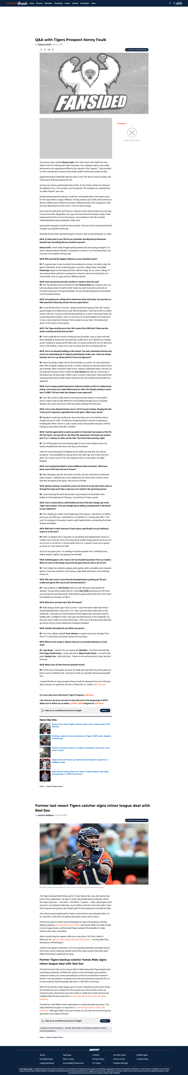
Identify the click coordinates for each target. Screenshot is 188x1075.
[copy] (53, 49)
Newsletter (84, 3)
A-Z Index (96, 1063)
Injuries (75, 3)
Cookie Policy (142, 1059)
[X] (174, 3)
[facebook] (169, 3)
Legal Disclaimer (47, 1063)
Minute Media (28, 1069)
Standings (58, 3)
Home (42, 786)
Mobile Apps (142, 1055)
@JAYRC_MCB (76, 703)
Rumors (39, 3)
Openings (67, 1055)
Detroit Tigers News (55, 786)
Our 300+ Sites (119, 1055)
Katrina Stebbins (46, 815)
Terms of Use (119, 1059)
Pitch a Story (68, 1059)
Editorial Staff (44, 44)
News (32, 3)
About (42, 1055)
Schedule (48, 3)
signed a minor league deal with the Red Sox (71, 939)
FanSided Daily (46, 1059)
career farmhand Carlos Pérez (67, 925)
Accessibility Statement (73, 1063)
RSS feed (99, 703)
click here (89, 695)
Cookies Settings (120, 1063)
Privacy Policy (98, 1059)
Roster (67, 3)
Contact (95, 1055)
